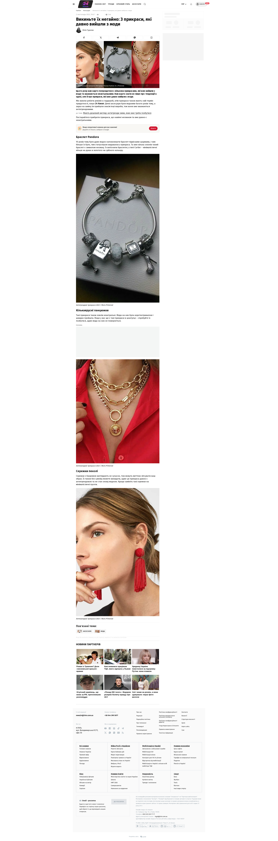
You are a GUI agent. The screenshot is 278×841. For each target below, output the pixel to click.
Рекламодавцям (141, 730)
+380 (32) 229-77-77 (148, 814)
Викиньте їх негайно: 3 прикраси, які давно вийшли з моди (112, 10)
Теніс (176, 783)
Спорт (176, 774)
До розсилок (119, 801)
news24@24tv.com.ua (84, 715)
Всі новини (84, 746)
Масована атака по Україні (120, 761)
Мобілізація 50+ (148, 752)
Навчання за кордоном (119, 788)
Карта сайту (185, 726)
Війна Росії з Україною (120, 746)
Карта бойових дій (117, 752)
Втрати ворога (116, 766)
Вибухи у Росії (116, 763)
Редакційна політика (143, 719)
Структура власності (188, 719)
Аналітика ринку (148, 777)
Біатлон (176, 785)
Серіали (82, 788)
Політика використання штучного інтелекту (167, 716)
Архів (183, 723)
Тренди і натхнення (149, 783)
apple (154, 826)
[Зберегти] (151, 37)
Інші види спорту (180, 788)
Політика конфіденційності (168, 712)
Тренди (111, 4)
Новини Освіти (117, 774)
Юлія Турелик (88, 30)
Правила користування (144, 733)
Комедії (82, 785)
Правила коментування (167, 729)
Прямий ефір (84, 755)
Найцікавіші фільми (86, 777)
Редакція (139, 715)
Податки (177, 761)
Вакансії (184, 715)
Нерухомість (147, 774)
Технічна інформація (166, 733)
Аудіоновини (84, 761)
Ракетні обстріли (117, 749)
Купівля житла (147, 780)
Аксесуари (136, 4)
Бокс (175, 777)
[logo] (85, 4)
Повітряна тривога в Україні (121, 758)
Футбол (176, 780)
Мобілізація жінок (148, 755)
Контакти (185, 712)
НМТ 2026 (114, 783)
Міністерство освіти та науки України (124, 777)
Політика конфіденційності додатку (168, 721)
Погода (82, 763)
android (142, 826)
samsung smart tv (179, 826)
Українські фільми (86, 780)
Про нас (139, 712)
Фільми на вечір (85, 783)
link (105, 728)
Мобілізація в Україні (151, 746)
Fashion (78, 10)
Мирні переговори (117, 755)
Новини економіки (182, 746)
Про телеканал (141, 723)
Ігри (183, 730)
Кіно (81, 774)
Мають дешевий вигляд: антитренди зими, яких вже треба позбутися (117, 113)
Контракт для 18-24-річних (151, 758)
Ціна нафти (178, 749)
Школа (113, 780)
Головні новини (85, 749)
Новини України (85, 752)
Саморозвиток (116, 785)
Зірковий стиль (123, 4)
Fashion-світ (100, 4)
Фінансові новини (180, 755)
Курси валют (178, 752)
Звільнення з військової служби (153, 749)
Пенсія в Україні (179, 763)
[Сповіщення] (191, 4)
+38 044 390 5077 (111, 715)
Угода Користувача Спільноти (169, 726)
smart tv (166, 826)
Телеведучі (140, 726)
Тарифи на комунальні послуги (185, 758)
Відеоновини (84, 758)
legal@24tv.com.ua (161, 816)
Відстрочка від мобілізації (151, 761)
